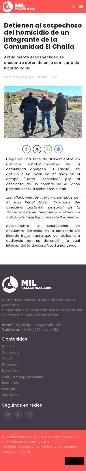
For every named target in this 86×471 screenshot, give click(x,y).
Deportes (10, 370)
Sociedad (10, 352)
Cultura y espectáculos (22, 376)
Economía (10, 382)
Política (8, 346)
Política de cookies (17, 452)
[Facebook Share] (26, 149)
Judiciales (10, 394)
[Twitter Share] (37, 149)
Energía (8, 388)
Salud (7, 358)
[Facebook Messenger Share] (58, 149)
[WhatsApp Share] (48, 149)
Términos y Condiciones (20, 447)
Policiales (10, 364)
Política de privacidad (59, 447)
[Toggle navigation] (81, 6)
